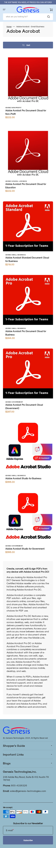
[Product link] (28, 88)
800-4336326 (19, 785)
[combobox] (28, 16)
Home (9, 26)
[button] (4, 9)
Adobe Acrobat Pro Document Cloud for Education (25, 186)
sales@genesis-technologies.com (28, 790)
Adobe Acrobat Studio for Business (23, 478)
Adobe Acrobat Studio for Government (25, 548)
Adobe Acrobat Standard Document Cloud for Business (27, 259)
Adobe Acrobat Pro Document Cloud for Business (25, 333)
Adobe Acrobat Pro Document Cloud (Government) (24, 406)
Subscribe (28, 840)
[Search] (49, 16)
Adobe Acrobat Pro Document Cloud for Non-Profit (25, 112)
